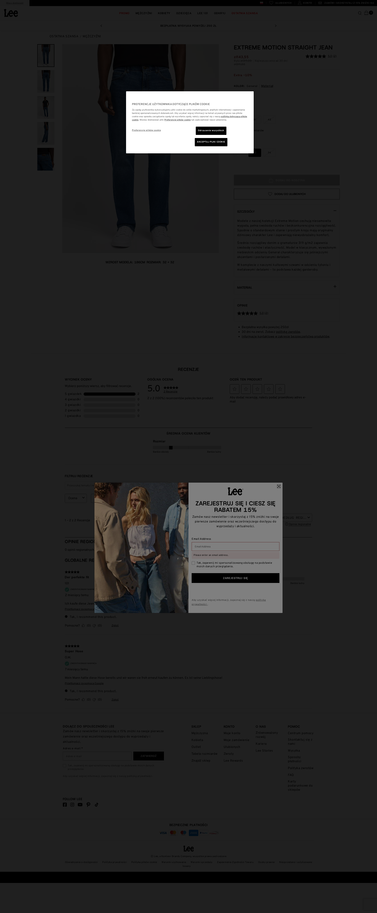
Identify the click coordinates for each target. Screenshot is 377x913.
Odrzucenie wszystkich (211, 130)
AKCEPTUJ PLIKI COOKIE (211, 142)
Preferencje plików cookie (146, 130)
